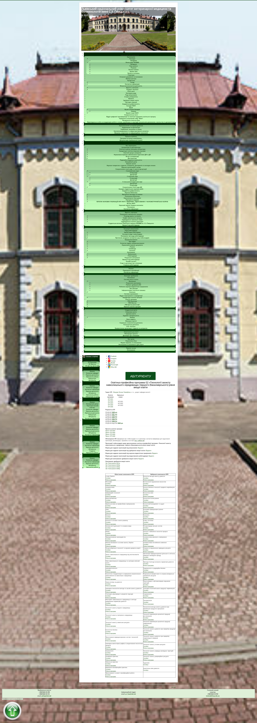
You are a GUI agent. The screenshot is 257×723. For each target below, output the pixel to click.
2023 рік (114, 418)
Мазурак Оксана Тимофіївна (122, 392)
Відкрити (140, 448)
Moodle (112, 363)
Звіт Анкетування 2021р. (112, 463)
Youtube (112, 361)
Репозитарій (114, 365)
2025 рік (114, 421)
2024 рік (114, 419)
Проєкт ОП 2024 (110, 432)
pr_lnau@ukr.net (130, 694)
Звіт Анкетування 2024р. (112, 467)
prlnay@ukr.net (46, 696)
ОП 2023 (110, 403)
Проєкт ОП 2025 (110, 434)
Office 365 (113, 367)
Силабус (108, 478)
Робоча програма (111, 480)
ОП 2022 (110, 401)
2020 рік (114, 412)
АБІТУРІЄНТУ (140, 376)
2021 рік (114, 414)
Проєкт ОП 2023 (110, 431)
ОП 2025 (110, 407)
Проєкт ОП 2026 (110, 436)
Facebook (113, 356)
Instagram (113, 358)
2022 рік (114, 416)
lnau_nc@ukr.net (139, 440)
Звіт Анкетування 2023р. (112, 465)
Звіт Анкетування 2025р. (112, 469)
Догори (173, 687)
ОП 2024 (110, 405)
